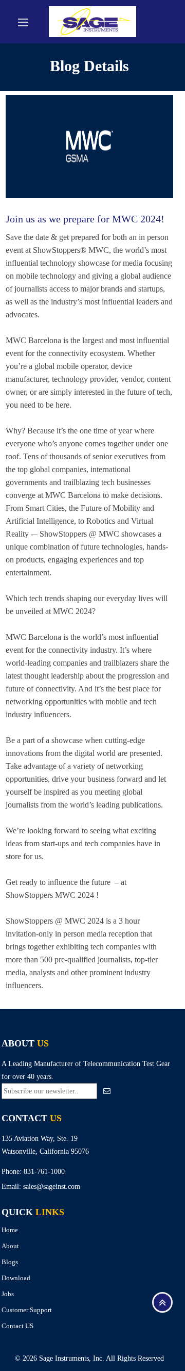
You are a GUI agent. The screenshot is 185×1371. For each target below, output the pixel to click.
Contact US (17, 1326)
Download (16, 1278)
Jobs (8, 1294)
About (10, 1246)
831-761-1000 (44, 1171)
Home (10, 1230)
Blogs (10, 1262)
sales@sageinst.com (51, 1186)
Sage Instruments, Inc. (71, 1358)
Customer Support (27, 1310)
